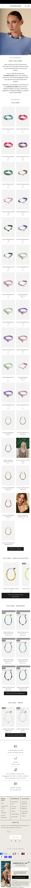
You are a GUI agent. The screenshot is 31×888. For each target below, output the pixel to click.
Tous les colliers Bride (15, 735)
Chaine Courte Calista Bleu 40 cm (23, 633)
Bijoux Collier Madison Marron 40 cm (8, 543)
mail (6, 776)
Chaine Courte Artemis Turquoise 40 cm (23, 688)
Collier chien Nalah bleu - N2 (22, 212)
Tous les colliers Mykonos (15, 693)
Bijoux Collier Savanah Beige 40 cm (8, 488)
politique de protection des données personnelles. (20, 885)
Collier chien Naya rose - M (22, 350)
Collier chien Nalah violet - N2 (23, 295)
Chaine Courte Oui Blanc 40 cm (22, 729)
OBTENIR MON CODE (20, 877)
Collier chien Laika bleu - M (8, 129)
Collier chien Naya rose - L (22, 405)
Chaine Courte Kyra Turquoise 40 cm (23, 660)
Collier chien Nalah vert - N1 (8, 267)
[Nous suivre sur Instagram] (15, 841)
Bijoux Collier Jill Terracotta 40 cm (8, 461)
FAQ (2, 803)
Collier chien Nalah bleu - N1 (22, 240)
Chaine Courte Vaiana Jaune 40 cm (11, 589)
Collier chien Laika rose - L (22, 129)
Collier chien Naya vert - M (8, 323)
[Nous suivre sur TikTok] (19, 841)
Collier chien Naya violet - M (22, 323)
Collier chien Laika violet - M (22, 157)
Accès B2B (14, 816)
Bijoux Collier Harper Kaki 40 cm (8, 516)
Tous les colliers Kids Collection (15, 595)
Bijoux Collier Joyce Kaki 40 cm (22, 461)
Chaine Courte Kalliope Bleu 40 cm (8, 688)
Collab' (23, 816)
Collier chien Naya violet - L (8, 350)
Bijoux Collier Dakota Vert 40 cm (23, 433)
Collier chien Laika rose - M (8, 157)
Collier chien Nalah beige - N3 (22, 185)
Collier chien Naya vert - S (22, 267)
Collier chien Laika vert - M (8, 185)
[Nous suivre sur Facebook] (11, 841)
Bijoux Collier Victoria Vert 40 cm (23, 488)
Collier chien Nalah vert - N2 (8, 240)
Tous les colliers (15, 549)
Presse (13, 811)
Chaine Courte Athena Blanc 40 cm (8, 729)
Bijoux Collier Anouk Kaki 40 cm (8, 433)
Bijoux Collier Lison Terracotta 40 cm (23, 516)
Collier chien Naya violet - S (8, 405)
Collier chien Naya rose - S (8, 295)
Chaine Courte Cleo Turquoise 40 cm (8, 633)
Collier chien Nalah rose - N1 (8, 212)
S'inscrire (15, 837)
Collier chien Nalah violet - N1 (23, 378)
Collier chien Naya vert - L (8, 378)
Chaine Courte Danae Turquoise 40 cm (8, 660)
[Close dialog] (28, 862)
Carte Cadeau (15, 814)
